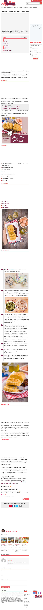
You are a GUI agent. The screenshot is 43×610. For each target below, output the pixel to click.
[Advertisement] (15, 21)
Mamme (20, 7)
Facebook (34, 593)
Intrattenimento (26, 7)
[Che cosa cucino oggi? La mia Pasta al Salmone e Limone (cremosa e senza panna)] (25, 540)
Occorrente (6, 43)
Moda (13, 7)
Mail (20, 506)
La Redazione (34, 0)
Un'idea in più (6, 48)
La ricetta (6, 39)
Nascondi (25, 37)
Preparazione (6, 45)
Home (2, 7)
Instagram (40, 593)
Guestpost (26, 605)
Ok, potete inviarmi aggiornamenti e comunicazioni (34, 55)
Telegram (38, 593)
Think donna (8, 3)
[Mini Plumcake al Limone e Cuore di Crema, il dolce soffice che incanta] (11, 540)
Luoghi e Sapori (27, 602)
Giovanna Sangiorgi (11, 531)
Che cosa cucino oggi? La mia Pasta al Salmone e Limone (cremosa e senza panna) (25, 548)
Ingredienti (6, 41)
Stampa (26, 499)
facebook (13, 506)
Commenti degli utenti (8, 50)
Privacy (25, 607)
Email (2, 575)
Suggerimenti (6, 47)
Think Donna (38, 596)
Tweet (17, 506)
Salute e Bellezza (7, 7)
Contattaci (39, 0)
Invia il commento (5, 587)
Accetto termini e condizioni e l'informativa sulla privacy (36, 52)
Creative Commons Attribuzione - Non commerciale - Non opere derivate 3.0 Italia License (12, 601)
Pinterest (36, 593)
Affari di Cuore (33, 7)
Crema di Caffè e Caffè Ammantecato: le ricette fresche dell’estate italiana (4, 548)
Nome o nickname (4, 571)
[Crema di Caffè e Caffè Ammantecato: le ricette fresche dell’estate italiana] (4, 540)
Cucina (16, 7)
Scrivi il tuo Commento (4, 579)
